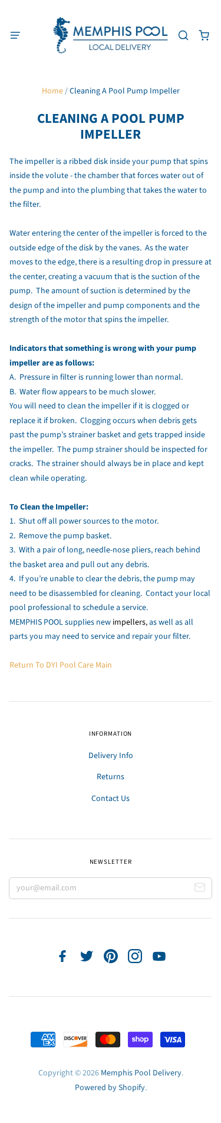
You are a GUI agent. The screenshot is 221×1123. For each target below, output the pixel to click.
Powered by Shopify (110, 1088)
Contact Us (110, 798)
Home (52, 91)
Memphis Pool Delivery (141, 1073)
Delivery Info (110, 756)
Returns (110, 777)
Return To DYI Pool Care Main (60, 665)
